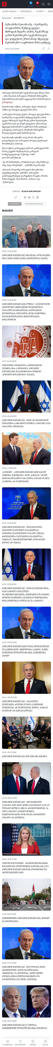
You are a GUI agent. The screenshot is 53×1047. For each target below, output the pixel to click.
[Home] (4, 4)
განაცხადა (7, 102)
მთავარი (6, 18)
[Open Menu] (49, 4)
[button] (10, 11)
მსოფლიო (19, 18)
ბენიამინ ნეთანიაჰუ (34, 204)
